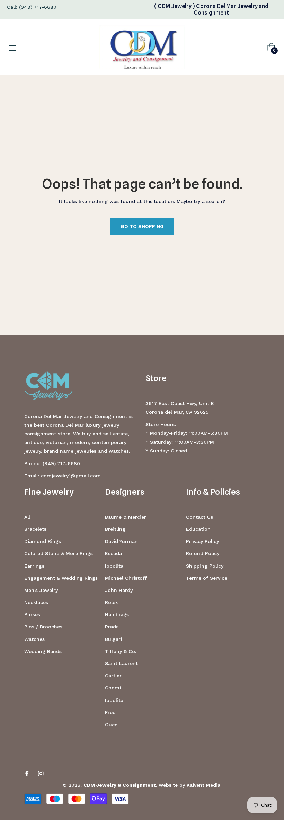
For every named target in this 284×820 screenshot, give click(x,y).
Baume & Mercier (125, 517)
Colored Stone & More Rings (58, 553)
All (27, 517)
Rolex (111, 602)
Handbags (117, 614)
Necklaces (36, 602)
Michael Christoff (126, 578)
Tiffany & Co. (120, 651)
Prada (112, 626)
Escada (113, 553)
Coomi (113, 688)
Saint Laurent (121, 663)
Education (198, 529)
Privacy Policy (202, 541)
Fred (110, 712)
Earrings (34, 566)
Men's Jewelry (41, 590)
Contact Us (199, 517)
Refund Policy (202, 553)
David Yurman (121, 541)
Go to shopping (142, 226)
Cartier (113, 675)
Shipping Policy (204, 566)
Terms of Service (206, 578)
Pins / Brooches (43, 626)
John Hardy (119, 590)
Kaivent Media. (204, 785)
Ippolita (114, 566)
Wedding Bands (43, 651)
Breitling (115, 529)
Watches (34, 639)
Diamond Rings (42, 541)
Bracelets (35, 529)
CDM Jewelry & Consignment (119, 785)
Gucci (112, 724)
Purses (32, 614)
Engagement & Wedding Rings (61, 578)
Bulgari (113, 639)
